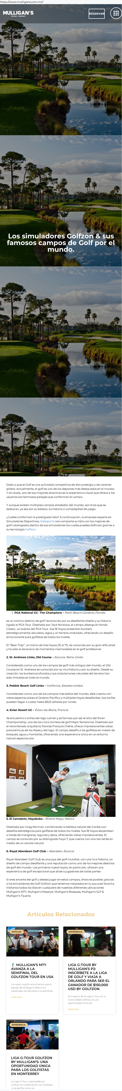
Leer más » (17, 997)
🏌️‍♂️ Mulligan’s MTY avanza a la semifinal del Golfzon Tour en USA (32, 971)
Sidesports (47, 521)
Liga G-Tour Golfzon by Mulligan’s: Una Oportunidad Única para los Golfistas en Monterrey (31, 1066)
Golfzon (30, 529)
